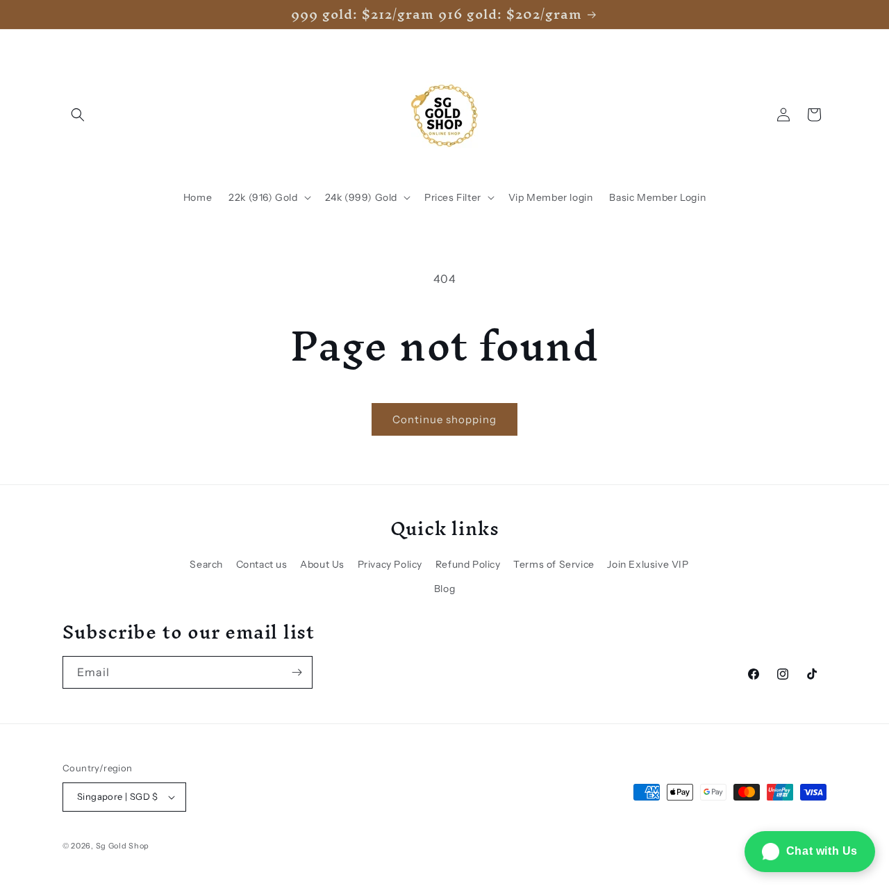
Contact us (262, 564)
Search (206, 564)
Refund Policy (468, 564)
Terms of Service (554, 564)
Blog (444, 588)
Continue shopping (444, 419)
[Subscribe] (296, 672)
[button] (78, 114)
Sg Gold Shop (122, 846)
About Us (322, 564)
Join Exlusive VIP (647, 564)
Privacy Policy (390, 564)
